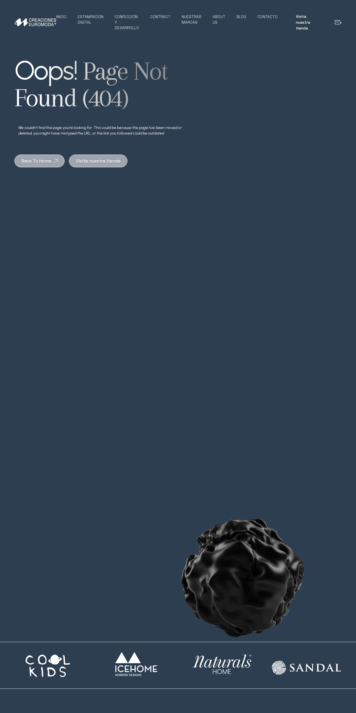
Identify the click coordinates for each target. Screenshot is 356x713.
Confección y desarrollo (127, 22)
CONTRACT (160, 16)
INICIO (61, 16)
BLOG (241, 16)
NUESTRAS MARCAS (191, 19)
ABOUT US (218, 19)
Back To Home (36, 161)
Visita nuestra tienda (303, 22)
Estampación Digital (90, 19)
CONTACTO (267, 16)
